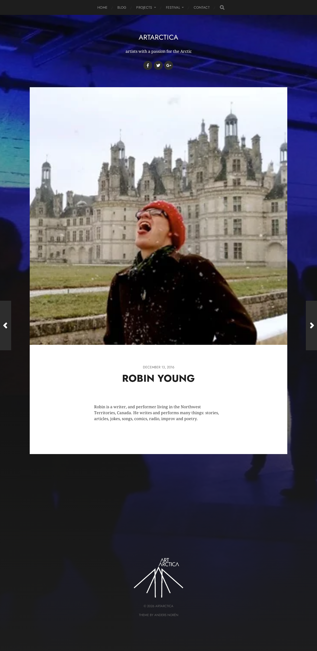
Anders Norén (166, 615)
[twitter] (158, 65)
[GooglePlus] (168, 65)
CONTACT (202, 7)
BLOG (122, 7)
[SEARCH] (222, 7)
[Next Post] (311, 325)
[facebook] (147, 65)
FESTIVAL (173, 7)
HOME (102, 7)
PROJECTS (144, 7)
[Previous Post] (5, 325)
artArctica (158, 37)
